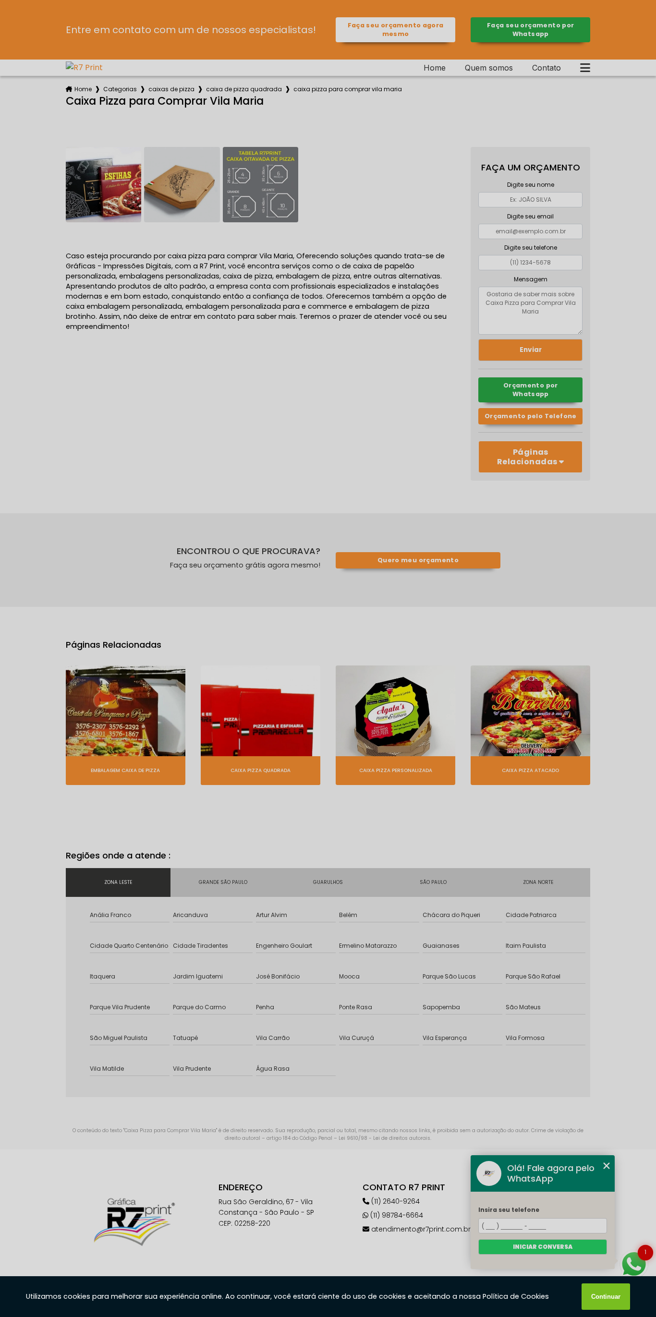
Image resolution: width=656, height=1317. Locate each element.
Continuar (605, 1296)
